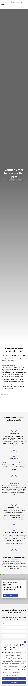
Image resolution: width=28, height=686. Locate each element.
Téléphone (5, 636)
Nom (4, 627)
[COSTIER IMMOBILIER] (18, 4)
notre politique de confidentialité (10, 675)
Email (4, 632)
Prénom (5, 623)
